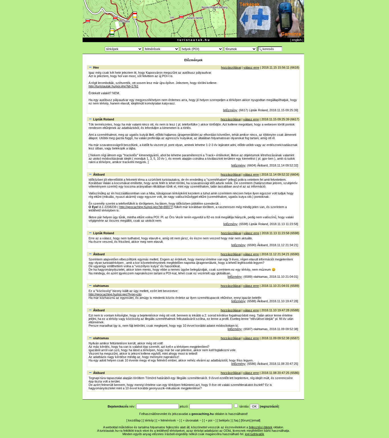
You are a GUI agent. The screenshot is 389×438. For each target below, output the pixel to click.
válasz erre (251, 67)
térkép (149, 420)
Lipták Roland (103, 119)
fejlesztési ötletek (261, 427)
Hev (96, 67)
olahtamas (101, 285)
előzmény (230, 110)
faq (236, 420)
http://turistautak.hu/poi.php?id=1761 (113, 86)
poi (210, 420)
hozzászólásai (231, 67)
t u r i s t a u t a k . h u (193, 40)
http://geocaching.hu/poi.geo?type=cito (115, 294)
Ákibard (99, 174)
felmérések (168, 420)
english (297, 40)
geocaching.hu (202, 414)
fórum (246, 420)
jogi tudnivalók (254, 434)
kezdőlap (134, 420)
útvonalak (192, 420)
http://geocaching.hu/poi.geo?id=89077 (145, 207)
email (255, 420)
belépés (224, 420)
